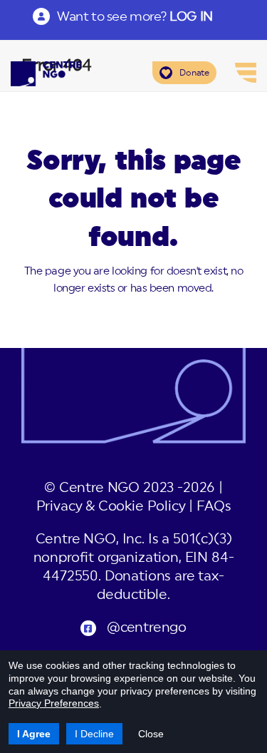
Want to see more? (134, 16)
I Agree (34, 733)
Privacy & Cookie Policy (111, 506)
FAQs (214, 506)
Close (151, 733)
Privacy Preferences (54, 703)
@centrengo (147, 628)
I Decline (94, 733)
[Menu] (245, 72)
